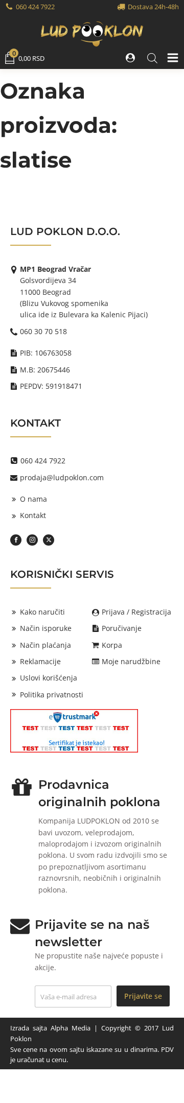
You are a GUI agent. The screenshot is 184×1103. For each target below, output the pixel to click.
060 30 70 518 (43, 331)
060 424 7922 (35, 6)
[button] (131, 58)
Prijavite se (143, 996)
